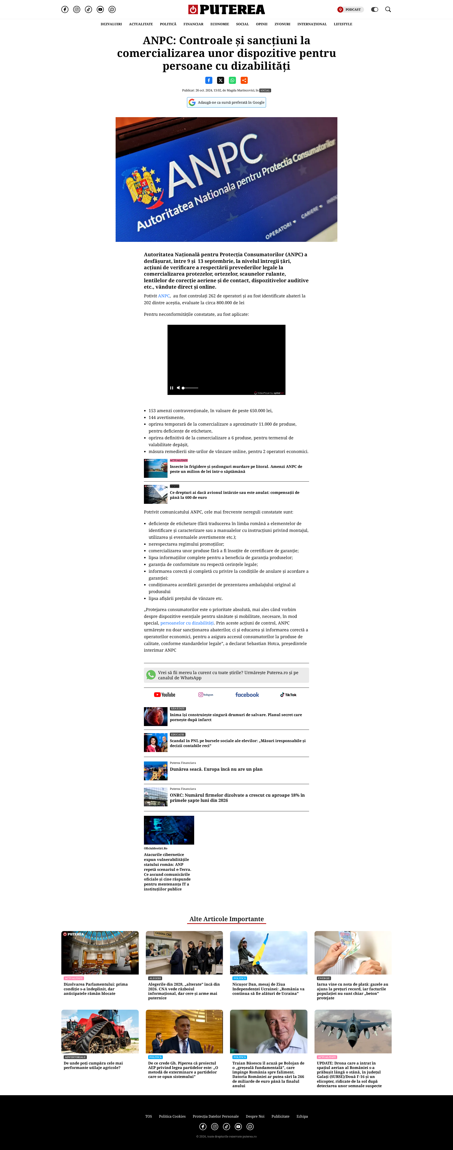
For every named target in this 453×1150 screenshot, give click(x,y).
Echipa (302, 1116)
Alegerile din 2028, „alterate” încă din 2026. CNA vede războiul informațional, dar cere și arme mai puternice (184, 991)
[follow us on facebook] (247, 695)
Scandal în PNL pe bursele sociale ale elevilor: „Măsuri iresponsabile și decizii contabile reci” (238, 743)
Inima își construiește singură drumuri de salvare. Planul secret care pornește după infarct (236, 717)
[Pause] (171, 388)
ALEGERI (155, 978)
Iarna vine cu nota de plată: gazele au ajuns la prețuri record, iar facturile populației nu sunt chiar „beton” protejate (352, 991)
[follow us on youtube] (164, 695)
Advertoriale (75, 1057)
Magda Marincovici (240, 90)
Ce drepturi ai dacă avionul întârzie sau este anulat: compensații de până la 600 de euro (234, 495)
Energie (324, 978)
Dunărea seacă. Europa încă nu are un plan (216, 769)
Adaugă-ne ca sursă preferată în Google (231, 102)
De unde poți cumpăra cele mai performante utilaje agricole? (93, 1065)
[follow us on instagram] (205, 695)
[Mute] (178, 388)
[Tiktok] (88, 9)
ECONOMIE (219, 24)
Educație (177, 734)
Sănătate (178, 708)
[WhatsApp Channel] (112, 9)
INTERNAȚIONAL (312, 24)
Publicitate (280, 1116)
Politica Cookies (172, 1116)
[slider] (190, 389)
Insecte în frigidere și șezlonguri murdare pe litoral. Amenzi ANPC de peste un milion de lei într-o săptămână (236, 469)
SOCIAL (242, 24)
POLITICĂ (168, 24)
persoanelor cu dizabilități (187, 623)
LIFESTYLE (343, 24)
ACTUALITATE (141, 24)
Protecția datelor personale (216, 1116)
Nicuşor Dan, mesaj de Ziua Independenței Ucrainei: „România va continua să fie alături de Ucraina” (268, 989)
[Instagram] (76, 9)
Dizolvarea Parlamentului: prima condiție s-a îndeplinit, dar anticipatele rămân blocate (96, 989)
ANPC (164, 296)
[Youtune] (100, 9)
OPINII (262, 24)
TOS (148, 1116)
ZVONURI (282, 24)
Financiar (193, 24)
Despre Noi (255, 1116)
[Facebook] (64, 9)
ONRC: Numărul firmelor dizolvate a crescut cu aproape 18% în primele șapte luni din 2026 (237, 798)
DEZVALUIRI (111, 24)
